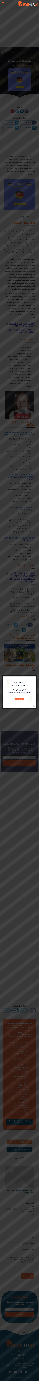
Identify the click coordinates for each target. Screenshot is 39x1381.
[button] (3, 3)
